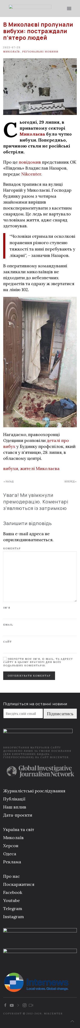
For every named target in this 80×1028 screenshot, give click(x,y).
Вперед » (70, 481)
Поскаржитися (18, 884)
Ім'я (6, 607)
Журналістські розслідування (34, 790)
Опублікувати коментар (29, 675)
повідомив (30, 162)
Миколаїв (11, 51)
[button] (69, 8)
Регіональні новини (40, 51)
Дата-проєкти (17, 815)
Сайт (7, 641)
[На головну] (30, 8)
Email (8, 624)
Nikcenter (31, 174)
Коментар (12, 548)
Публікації (14, 798)
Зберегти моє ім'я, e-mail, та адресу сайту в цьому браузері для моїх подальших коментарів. (38, 662)
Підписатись (60, 713)
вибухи (10, 468)
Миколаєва (32, 134)
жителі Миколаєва (40, 468)
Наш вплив (14, 807)
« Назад (8, 481)
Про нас (11, 876)
